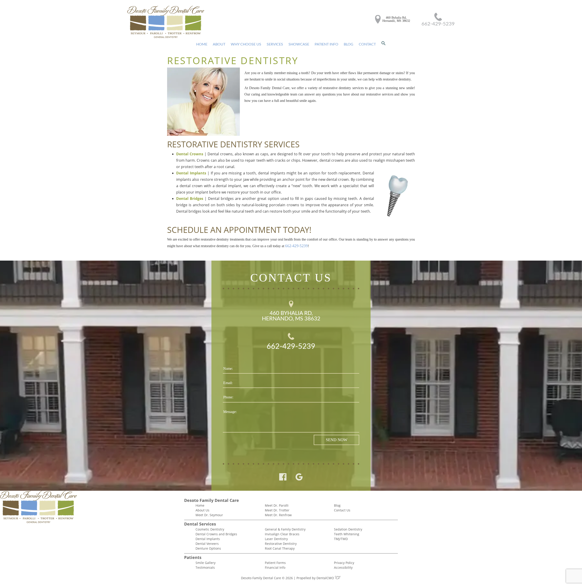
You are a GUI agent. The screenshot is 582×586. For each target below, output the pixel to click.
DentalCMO (325, 578)
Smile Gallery (206, 563)
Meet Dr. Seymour (209, 515)
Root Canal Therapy (280, 548)
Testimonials (205, 567)
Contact (367, 44)
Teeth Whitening (346, 534)
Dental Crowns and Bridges (216, 534)
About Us (202, 510)
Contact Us (342, 510)
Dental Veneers (207, 543)
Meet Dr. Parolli (276, 505)
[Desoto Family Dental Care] (165, 22)
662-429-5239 (438, 23)
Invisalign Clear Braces (282, 534)
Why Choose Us (246, 44)
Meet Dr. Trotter (277, 510)
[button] (384, 44)
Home (201, 44)
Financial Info (275, 567)
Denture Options (208, 548)
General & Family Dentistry (285, 529)
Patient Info (326, 44)
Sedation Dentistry (348, 529)
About (219, 44)
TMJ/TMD (341, 539)
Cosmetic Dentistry (210, 529)
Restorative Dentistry (281, 543)
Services (275, 44)
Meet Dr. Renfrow (278, 515)
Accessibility (343, 567)
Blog (348, 44)
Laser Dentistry (276, 539)
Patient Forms (275, 563)
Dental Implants (208, 539)
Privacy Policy (344, 563)
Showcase (298, 44)
